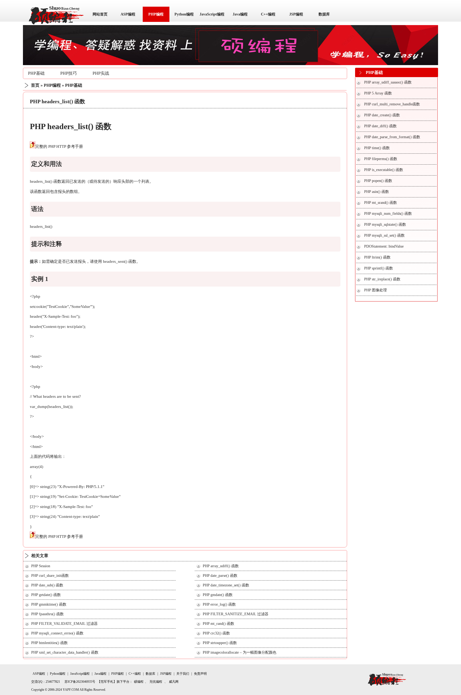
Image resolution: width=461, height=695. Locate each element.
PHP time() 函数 (377, 148)
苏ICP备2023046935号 (80, 682)
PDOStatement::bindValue (384, 246)
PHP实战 (101, 73)
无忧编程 (155, 682)
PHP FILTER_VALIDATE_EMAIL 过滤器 (64, 624)
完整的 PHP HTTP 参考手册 (59, 146)
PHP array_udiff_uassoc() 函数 (388, 82)
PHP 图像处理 (375, 290)
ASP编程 (128, 14)
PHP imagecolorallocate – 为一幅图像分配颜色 (239, 652)
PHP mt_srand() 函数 (380, 203)
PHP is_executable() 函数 (383, 170)
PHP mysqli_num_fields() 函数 (388, 214)
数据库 (324, 14)
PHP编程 (156, 14)
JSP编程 (296, 14)
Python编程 (184, 14)
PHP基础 (36, 73)
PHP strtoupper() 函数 (220, 643)
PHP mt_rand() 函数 (218, 624)
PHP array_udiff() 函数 (221, 566)
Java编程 (240, 14)
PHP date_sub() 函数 (47, 585)
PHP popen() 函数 (378, 181)
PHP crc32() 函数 (216, 633)
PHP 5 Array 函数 (378, 93)
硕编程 (139, 682)
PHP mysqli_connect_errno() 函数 (57, 633)
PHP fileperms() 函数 (380, 159)
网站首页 (100, 14)
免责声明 (200, 674)
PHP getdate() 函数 (46, 595)
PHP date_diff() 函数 (380, 126)
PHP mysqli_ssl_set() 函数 (384, 235)
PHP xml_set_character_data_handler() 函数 (64, 652)
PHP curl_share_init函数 (50, 576)
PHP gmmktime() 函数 (48, 604)
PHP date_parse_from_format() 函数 (392, 137)
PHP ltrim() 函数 (377, 257)
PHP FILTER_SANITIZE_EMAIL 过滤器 (235, 614)
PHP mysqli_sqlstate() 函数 (385, 225)
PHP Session (40, 566)
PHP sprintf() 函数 (378, 268)
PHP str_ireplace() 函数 (382, 279)
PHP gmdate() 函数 (218, 595)
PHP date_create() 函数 (382, 115)
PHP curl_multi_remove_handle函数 (392, 104)
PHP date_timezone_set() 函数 (226, 585)
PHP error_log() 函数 (219, 604)
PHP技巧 (68, 73)
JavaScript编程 (212, 14)
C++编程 (268, 14)
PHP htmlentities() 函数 (49, 643)
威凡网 (173, 682)
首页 (35, 85)
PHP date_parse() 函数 (220, 576)
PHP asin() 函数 (376, 192)
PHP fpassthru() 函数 (47, 614)
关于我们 (182, 674)
